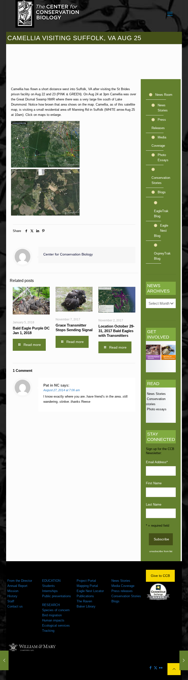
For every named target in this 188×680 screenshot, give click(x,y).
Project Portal (86, 581)
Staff (10, 601)
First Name (154, 483)
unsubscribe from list (160, 551)
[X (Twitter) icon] (155, 668)
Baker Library (86, 606)
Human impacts (53, 620)
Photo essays (156, 409)
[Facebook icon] (150, 668)
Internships (50, 591)
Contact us (15, 606)
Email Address (157, 462)
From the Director (19, 581)
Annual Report (17, 586)
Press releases (122, 591)
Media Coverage (159, 141)
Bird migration (52, 615)
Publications (85, 596)
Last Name (153, 504)
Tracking (48, 630)
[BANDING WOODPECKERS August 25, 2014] (4, 660)
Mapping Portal (87, 586)
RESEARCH (51, 605)
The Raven (84, 601)
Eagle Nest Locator (90, 591)
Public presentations (56, 596)
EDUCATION (51, 581)
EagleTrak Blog (161, 213)
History (12, 596)
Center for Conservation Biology (68, 254)
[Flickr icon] (161, 668)
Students (48, 586)
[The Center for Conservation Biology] (47, 14)
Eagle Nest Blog (161, 231)
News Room (163, 95)
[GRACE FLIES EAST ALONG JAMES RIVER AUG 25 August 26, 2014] (183, 660)
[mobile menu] (170, 14)
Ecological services (56, 625)
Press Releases (159, 124)
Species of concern (56, 610)
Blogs (162, 192)
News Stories (163, 107)
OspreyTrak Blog (161, 256)
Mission (12, 591)
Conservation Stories (161, 180)
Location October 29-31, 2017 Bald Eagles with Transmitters (116, 331)
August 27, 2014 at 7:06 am (61, 390)
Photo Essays (163, 157)
